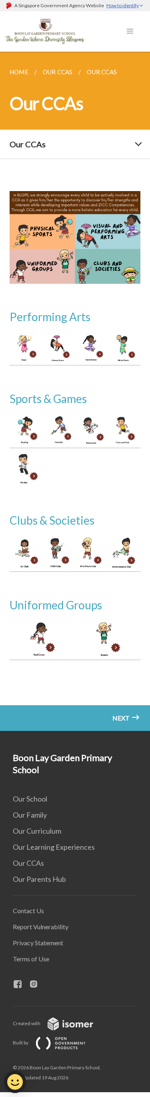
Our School (30, 798)
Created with (27, 1023)
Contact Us (28, 910)
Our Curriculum (37, 830)
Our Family (30, 814)
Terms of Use (31, 959)
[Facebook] (21, 984)
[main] (75, 391)
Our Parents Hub (39, 879)
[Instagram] (37, 984)
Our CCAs (28, 863)
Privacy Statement (38, 942)
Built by (21, 1043)
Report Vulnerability (40, 926)
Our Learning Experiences (54, 847)
